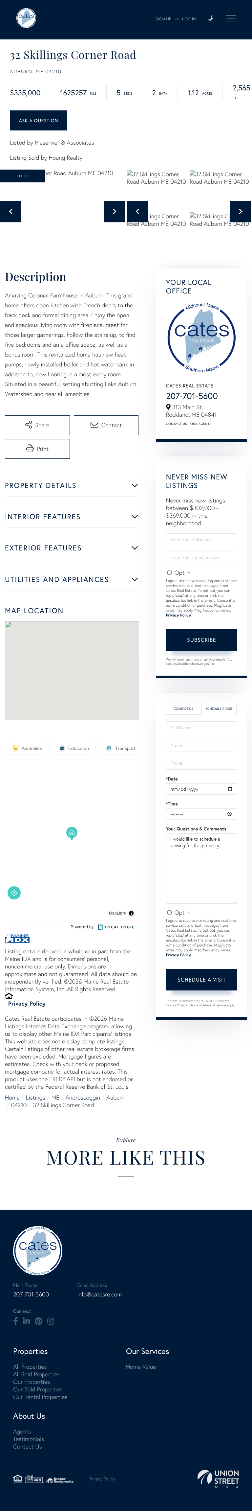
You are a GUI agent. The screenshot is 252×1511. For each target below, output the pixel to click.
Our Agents (200, 424)
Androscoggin (83, 1097)
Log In (189, 19)
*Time (172, 804)
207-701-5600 (192, 396)
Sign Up (163, 19)
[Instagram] (50, 1321)
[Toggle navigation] (231, 18)
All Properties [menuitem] (30, 1366)
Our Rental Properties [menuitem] (40, 1397)
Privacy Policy (27, 1003)
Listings (35, 1097)
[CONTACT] (38, 120)
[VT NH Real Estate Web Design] (218, 1479)
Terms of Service (214, 1005)
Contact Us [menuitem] (27, 1446)
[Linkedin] (26, 1321)
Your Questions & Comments (196, 829)
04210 (19, 1105)
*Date (172, 779)
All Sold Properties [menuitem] (36, 1374)
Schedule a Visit (219, 709)
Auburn (115, 1097)
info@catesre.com (99, 1294)
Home (12, 1097)
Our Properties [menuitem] (31, 1381)
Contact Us (176, 424)
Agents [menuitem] (22, 1431)
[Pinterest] (38, 1321)
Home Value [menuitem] (141, 1366)
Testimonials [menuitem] (28, 1439)
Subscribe (201, 639)
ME (55, 1097)
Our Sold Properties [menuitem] (38, 1389)
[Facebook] (15, 1321)
